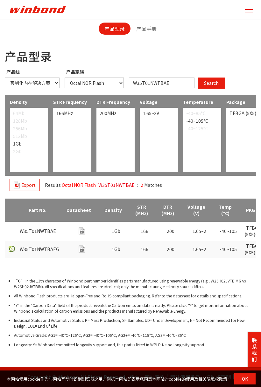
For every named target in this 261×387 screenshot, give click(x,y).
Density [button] (113, 210)
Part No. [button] (37, 210)
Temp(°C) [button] (225, 210)
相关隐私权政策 (212, 379)
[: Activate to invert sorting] (11, 210)
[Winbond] (38, 9)
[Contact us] (82, 230)
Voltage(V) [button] (196, 210)
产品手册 (146, 28)
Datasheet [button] (79, 210)
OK (245, 379)
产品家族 (75, 72)
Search (211, 83)
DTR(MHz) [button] (167, 210)
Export (28, 185)
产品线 (13, 72)
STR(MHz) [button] (141, 210)
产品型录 (114, 28)
